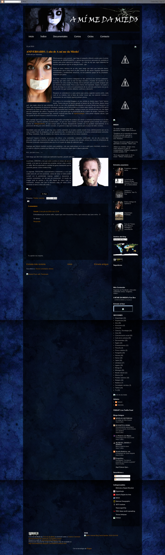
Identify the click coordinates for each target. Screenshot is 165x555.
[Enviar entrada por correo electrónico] (27, 201)
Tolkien (117, 388)
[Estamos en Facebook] (125, 93)
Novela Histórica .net (123, 451)
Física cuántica (120, 350)
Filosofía (118, 348)
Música (117, 375)
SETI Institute (120, 504)
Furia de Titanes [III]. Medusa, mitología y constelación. (129, 226)
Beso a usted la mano (122, 446)
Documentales (119, 340)
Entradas (119, 476)
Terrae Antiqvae (121, 514)
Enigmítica (119, 458)
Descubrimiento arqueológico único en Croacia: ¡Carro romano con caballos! (126, 429)
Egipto (117, 343)
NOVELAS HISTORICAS (124, 418)
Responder (36, 221)
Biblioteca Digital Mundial (125, 488)
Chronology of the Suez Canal (125, 437)
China (117, 328)
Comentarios (120, 479)
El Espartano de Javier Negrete (125, 453)
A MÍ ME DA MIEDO (119, 299)
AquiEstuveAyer (79, 113)
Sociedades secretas (122, 385)
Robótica (118, 383)
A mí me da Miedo (49, 537)
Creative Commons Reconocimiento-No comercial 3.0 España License (54, 537)
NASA (118, 498)
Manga (117, 368)
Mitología (118, 370)
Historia (117, 355)
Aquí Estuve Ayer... (122, 467)
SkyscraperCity (121, 508)
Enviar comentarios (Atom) (44, 269)
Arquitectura (119, 320)
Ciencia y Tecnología (122, 330)
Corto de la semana (121, 338)
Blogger (89, 548)
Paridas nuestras (38, 198)
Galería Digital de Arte (123, 494)
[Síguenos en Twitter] (125, 70)
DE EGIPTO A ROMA (123, 425)
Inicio (69, 264)
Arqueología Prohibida (128, 213)
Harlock (119, 402)
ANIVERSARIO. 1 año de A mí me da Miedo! (52, 51)
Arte (116, 323)
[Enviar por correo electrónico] (47, 198)
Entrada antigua (101, 264)
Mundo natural (119, 373)
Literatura (118, 363)
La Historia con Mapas (123, 436)
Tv (116, 390)
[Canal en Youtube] (125, 116)
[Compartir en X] (52, 198)
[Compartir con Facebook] (54, 198)
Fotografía (118, 353)
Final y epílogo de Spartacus (130, 202)
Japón (117, 360)
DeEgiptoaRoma (39, 124)
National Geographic (123, 501)
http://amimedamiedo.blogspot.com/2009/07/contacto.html (47, 543)
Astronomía (119, 325)
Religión (117, 380)
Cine (116, 333)
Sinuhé (35, 211)
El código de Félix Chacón (124, 420)
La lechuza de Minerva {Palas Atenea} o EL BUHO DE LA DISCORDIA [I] (126, 183)
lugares (117, 365)
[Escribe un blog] (49, 198)
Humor (117, 358)
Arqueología (119, 318)
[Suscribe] (135, 47)
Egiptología (120, 491)
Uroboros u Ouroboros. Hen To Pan (130, 192)
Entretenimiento (120, 345)
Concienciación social (122, 335)
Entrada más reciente (36, 264)
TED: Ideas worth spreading (125, 511)
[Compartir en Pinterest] (56, 198)
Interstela (120, 405)
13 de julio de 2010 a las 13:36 (49, 211)
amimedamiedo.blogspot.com (51, 540)
